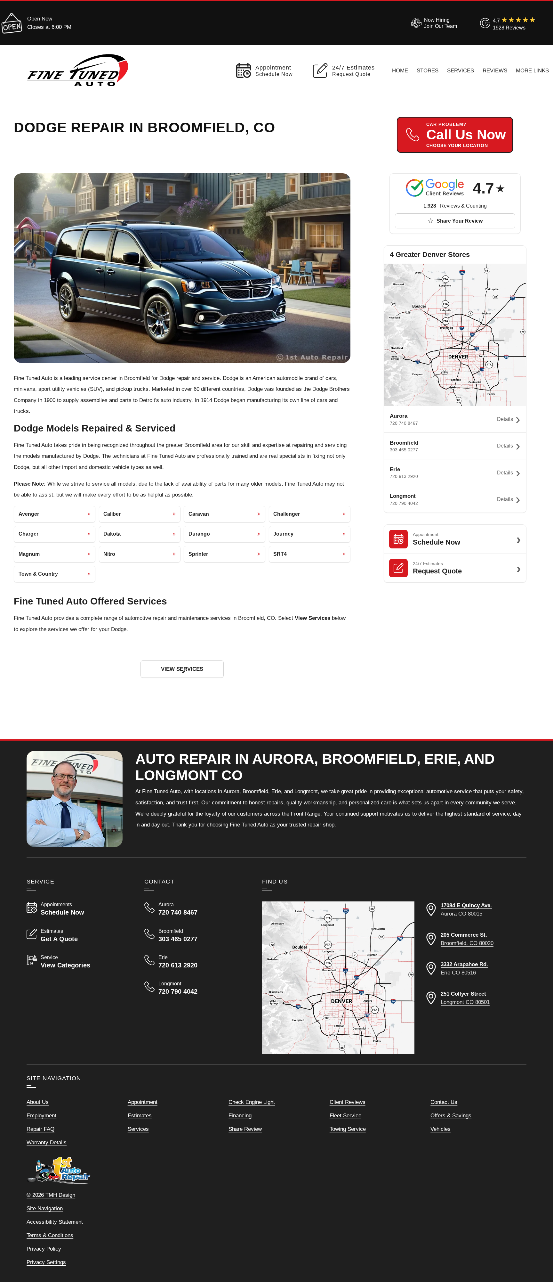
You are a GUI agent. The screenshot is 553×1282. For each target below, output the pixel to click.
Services (460, 70)
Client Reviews (347, 1102)
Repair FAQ (40, 1129)
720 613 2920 (404, 476)
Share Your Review (460, 221)
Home (400, 70)
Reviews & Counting (455, 206)
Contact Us (443, 1102)
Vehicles (440, 1129)
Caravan (198, 514)
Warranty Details (47, 1142)
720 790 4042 (404, 503)
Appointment (142, 1102)
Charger (28, 534)
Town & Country (38, 574)
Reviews (495, 70)
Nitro (109, 554)
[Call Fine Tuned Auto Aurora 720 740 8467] (195, 908)
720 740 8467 (404, 423)
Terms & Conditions (50, 1235)
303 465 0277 (404, 449)
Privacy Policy (44, 1248)
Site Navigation (45, 1208)
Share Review (245, 1129)
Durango (199, 534)
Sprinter (198, 554)
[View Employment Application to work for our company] (433, 23)
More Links (532, 70)
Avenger (29, 514)
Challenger (286, 514)
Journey (283, 534)
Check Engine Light (251, 1102)
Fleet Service (345, 1115)
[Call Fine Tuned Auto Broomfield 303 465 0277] (195, 935)
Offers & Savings (450, 1115)
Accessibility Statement (55, 1222)
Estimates (140, 1115)
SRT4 (280, 554)
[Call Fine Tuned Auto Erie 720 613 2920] (195, 961)
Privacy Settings (46, 1262)
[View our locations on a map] (338, 977)
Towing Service (348, 1129)
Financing (240, 1115)
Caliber (112, 514)
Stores (427, 70)
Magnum (29, 554)
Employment (41, 1115)
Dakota (112, 534)
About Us (38, 1102)
